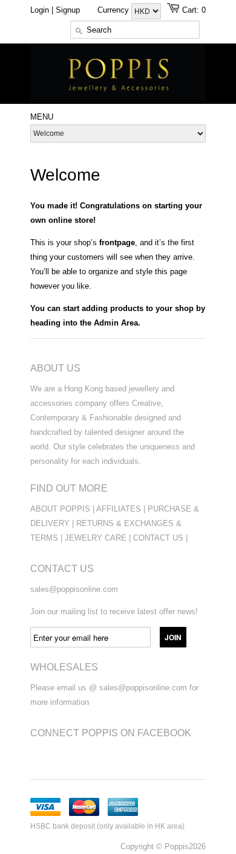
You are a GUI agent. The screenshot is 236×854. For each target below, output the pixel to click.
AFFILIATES (118, 508)
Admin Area (116, 322)
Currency (114, 9)
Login (39, 9)
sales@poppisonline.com (74, 589)
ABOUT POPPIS (60, 508)
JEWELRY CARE (97, 537)
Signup (68, 9)
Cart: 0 (194, 9)
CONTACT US (159, 537)
